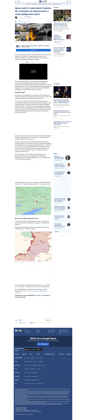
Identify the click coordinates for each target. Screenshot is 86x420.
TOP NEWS (56, 84)
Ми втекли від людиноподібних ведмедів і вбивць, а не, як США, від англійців (59, 225)
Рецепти (26, 372)
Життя (38, 354)
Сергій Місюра (56, 220)
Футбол (26, 361)
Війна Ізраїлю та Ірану (43, 4)
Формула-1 (41, 361)
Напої (30, 372)
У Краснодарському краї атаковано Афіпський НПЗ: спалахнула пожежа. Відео (62, 123)
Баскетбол (30, 361)
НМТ (44, 365)
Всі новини (68, 354)
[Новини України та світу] (32, 323)
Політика (24, 354)
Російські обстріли (56, 4)
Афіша (26, 383)
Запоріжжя (32, 357)
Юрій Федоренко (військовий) (59, 210)
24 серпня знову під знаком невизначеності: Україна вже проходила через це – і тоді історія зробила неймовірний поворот (59, 165)
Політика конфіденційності (64, 330)
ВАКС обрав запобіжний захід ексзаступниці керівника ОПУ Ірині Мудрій (62, 112)
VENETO (49, 4)
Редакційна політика (22, 322)
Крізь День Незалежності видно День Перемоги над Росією (59, 157)
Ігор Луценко (56, 160)
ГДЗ (25, 365)
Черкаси (40, 357)
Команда (37, 330)
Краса (32, 383)
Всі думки (56, 231)
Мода (35, 383)
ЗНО (41, 365)
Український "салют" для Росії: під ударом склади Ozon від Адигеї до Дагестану (59, 200)
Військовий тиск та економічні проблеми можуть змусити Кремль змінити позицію (61, 105)
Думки (55, 153)
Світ (30, 354)
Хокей (34, 361)
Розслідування (47, 354)
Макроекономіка (35, 376)
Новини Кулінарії (35, 372)
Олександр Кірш (57, 176)
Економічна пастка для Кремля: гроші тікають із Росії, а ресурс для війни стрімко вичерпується (59, 208)
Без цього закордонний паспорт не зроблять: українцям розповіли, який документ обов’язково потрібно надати (59, 50)
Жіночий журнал (40, 383)
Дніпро (36, 357)
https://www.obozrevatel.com (53, 388)
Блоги (53, 354)
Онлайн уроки (34, 365)
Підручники (29, 365)
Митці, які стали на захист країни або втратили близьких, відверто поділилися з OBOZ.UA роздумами (62, 29)
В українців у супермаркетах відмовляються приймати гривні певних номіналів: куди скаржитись (59, 37)
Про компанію (27, 330)
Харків (28, 357)
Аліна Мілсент (20, 16)
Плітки (29, 383)
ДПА (39, 365)
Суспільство (61, 354)
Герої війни (28, 4)
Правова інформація (51, 330)
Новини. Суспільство (27, 16)
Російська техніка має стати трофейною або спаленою (59, 217)
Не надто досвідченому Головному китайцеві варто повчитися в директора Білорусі (59, 173)
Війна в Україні (34, 4)
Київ (25, 357)
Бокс (37, 361)
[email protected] (28, 411)
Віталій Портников (57, 168)
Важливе (56, 7)
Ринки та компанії (28, 376)
